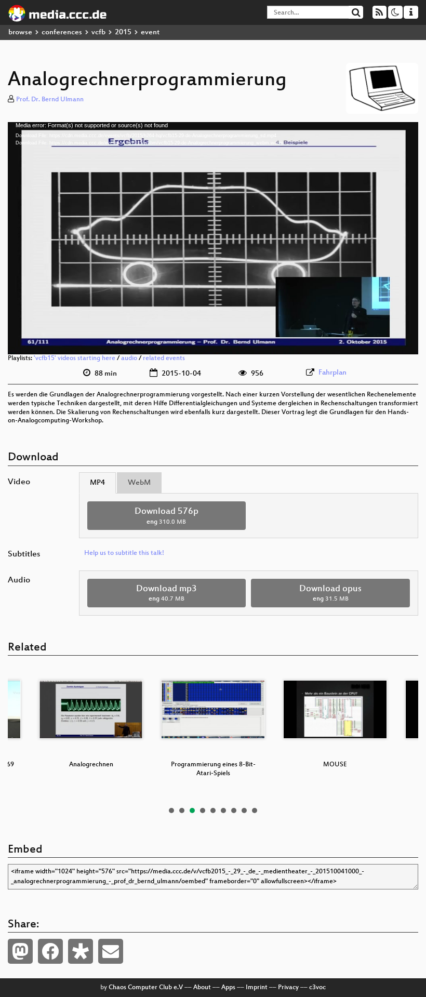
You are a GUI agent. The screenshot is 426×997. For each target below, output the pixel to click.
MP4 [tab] (97, 482)
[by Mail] (110, 951)
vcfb (98, 32)
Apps (228, 987)
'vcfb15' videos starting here (74, 358)
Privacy (288, 987)
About (202, 987)
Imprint (257, 987)
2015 (123, 32)
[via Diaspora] (80, 951)
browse (20, 32)
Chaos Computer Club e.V (146, 987)
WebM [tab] (139, 482)
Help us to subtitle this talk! (124, 553)
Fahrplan (332, 372)
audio (129, 358)
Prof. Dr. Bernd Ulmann (50, 99)
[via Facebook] (50, 951)
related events (164, 358)
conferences (62, 32)
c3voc (317, 987)
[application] (213, 238)
